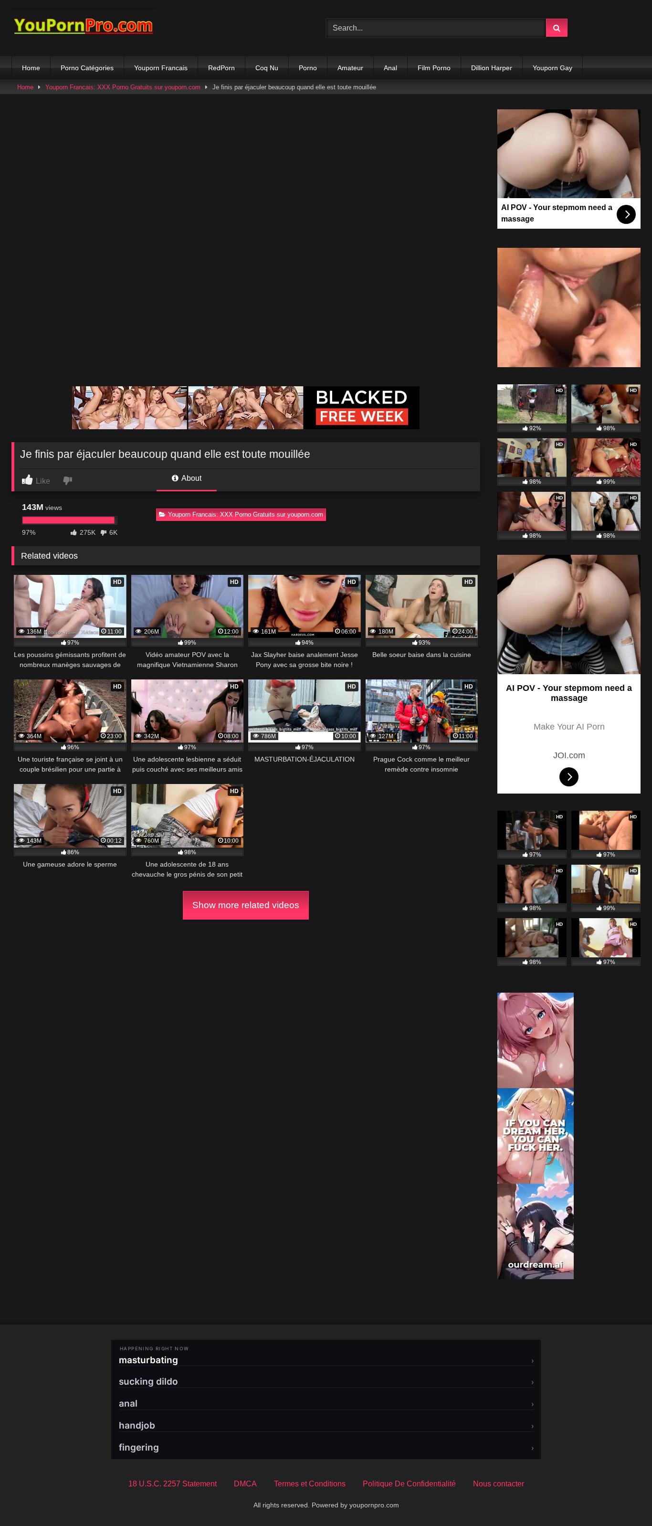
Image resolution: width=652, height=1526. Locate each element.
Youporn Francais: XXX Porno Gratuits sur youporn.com (122, 87)
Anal (390, 68)
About (190, 478)
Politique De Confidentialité (409, 1484)
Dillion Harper (491, 68)
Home (31, 68)
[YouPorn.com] (83, 28)
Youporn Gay (552, 68)
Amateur (350, 68)
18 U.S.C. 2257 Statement (172, 1484)
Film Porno (434, 68)
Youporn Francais (161, 68)
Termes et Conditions (310, 1484)
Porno (308, 68)
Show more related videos (245, 905)
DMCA (245, 1484)
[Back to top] (622, 1497)
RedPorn (221, 68)
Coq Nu (266, 68)
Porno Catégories (87, 68)
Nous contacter (498, 1484)
